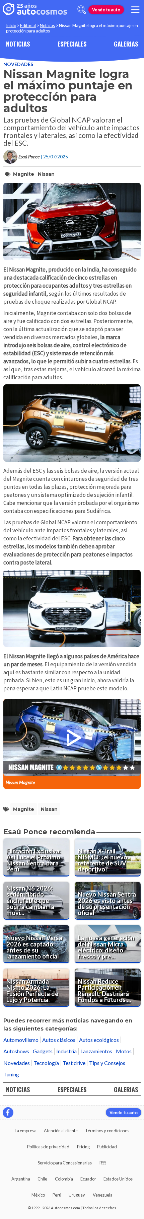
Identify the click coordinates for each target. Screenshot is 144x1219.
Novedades (18, 64)
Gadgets (43, 1051)
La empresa (26, 1130)
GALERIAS (126, 43)
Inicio (11, 25)
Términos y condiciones (107, 1130)
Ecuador (88, 1179)
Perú (57, 1195)
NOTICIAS (18, 43)
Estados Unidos (118, 1179)
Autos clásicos (58, 1040)
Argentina (20, 1179)
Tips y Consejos (107, 1063)
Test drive (74, 1063)
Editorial (28, 25)
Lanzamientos (96, 1051)
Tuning (11, 1074)
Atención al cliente (61, 1130)
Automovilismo (21, 1040)
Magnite (23, 174)
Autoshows (16, 1051)
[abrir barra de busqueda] (82, 10)
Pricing (83, 1146)
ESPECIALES (72, 43)
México (38, 1195)
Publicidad (107, 1146)
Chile (42, 1179)
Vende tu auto (106, 9)
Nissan (46, 174)
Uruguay (77, 1195)
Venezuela (103, 1195)
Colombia (64, 1179)
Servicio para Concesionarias (65, 1162)
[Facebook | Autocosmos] (8, 1112)
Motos (124, 1051)
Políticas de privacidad (48, 1146)
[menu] (135, 9)
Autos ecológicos (99, 1040)
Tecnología (46, 1063)
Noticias (47, 25)
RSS (102, 1162)
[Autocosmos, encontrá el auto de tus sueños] (35, 9)
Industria (66, 1051)
